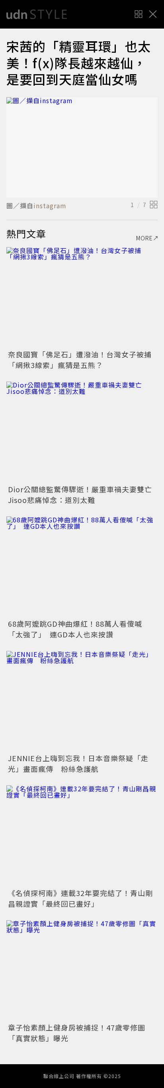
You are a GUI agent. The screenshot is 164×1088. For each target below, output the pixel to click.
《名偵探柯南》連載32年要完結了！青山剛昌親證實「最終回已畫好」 (80, 898)
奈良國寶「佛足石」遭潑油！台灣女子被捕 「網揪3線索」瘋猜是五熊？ (83, 359)
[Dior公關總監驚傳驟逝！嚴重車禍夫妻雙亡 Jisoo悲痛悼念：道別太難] (82, 432)
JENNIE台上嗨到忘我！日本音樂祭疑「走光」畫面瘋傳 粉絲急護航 (78, 763)
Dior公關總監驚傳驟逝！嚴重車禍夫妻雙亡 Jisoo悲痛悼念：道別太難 (84, 494)
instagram (49, 205)
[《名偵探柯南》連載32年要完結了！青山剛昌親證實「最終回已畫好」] (82, 835)
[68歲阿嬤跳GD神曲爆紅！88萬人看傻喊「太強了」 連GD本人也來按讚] (82, 566)
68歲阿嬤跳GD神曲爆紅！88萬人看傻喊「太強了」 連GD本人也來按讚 (75, 628)
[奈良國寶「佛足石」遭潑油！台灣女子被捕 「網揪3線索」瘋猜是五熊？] (82, 297)
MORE (144, 238)
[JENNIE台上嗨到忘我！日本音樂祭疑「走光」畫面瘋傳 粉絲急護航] (82, 701)
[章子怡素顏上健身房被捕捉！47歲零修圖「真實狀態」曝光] (82, 970)
